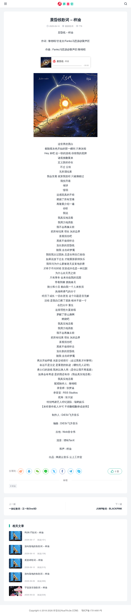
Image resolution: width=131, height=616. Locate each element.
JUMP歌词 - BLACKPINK (109, 506)
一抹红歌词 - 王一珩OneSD (22, 506)
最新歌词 (69, 26)
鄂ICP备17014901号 (91, 610)
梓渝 (14, 486)
